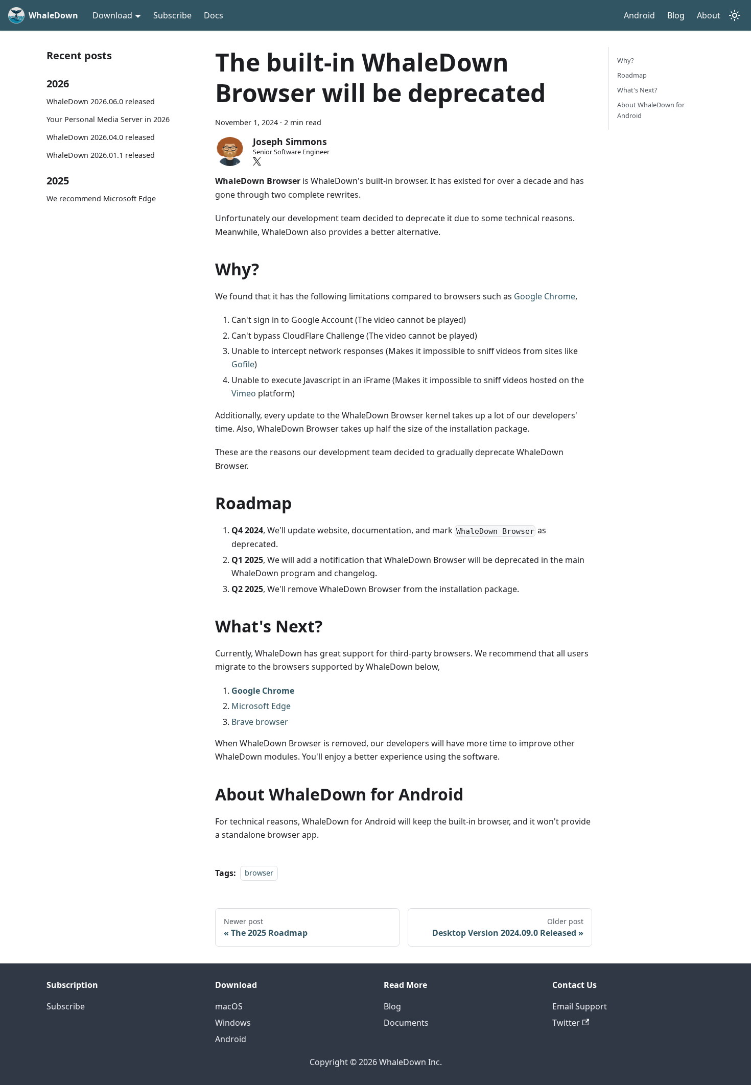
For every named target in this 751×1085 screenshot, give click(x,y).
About (708, 15)
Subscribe (172, 15)
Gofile (242, 364)
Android (639, 15)
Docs (213, 15)
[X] (257, 161)
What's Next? (637, 90)
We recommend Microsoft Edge (101, 198)
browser (259, 873)
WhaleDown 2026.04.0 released (100, 137)
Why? (625, 60)
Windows (233, 1022)
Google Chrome (544, 296)
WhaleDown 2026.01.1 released (100, 155)
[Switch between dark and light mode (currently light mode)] (734, 15)
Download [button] (112, 15)
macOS (229, 1006)
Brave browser (259, 721)
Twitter (566, 1022)
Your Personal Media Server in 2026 (108, 119)
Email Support (579, 1006)
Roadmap (632, 75)
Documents (406, 1022)
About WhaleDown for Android (651, 110)
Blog (676, 15)
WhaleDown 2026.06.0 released (100, 101)
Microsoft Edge (261, 706)
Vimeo (243, 393)
